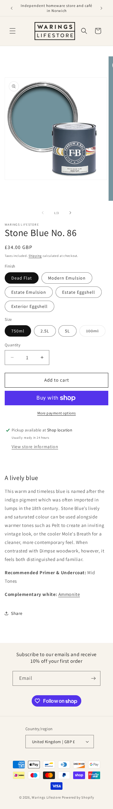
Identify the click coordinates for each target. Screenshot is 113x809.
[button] (12, 31)
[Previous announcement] (12, 8)
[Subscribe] (93, 678)
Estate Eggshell (78, 292)
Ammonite (69, 594)
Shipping (35, 256)
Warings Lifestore (46, 797)
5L (67, 331)
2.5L (44, 331)
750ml (17, 331)
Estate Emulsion (28, 292)
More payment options (56, 413)
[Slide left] (43, 213)
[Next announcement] (101, 8)
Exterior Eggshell (29, 306)
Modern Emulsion (67, 278)
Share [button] (17, 613)
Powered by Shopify (78, 797)
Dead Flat (21, 278)
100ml (95, 332)
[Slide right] (70, 213)
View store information (35, 446)
